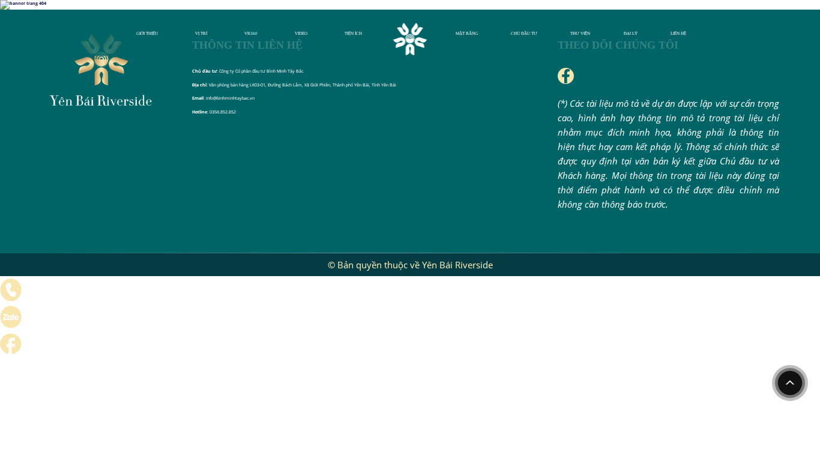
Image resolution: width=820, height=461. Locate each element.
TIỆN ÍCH (353, 34)
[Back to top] (790, 383)
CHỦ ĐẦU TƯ (524, 34)
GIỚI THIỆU (147, 34)
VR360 (251, 34)
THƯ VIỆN (580, 34)
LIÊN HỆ (678, 34)
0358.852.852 (223, 112)
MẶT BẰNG (467, 34)
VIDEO (301, 34)
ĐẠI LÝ (631, 34)
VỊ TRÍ (201, 34)
